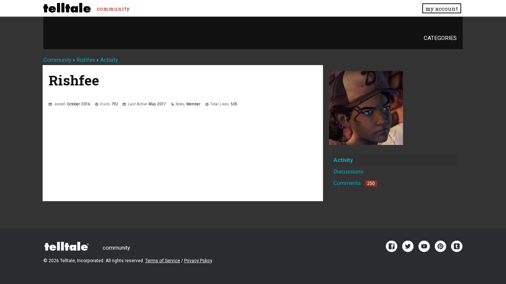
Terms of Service (162, 260)
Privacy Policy (198, 260)
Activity (343, 160)
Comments (354, 183)
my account (441, 8)
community (113, 8)
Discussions (348, 171)
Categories (440, 38)
